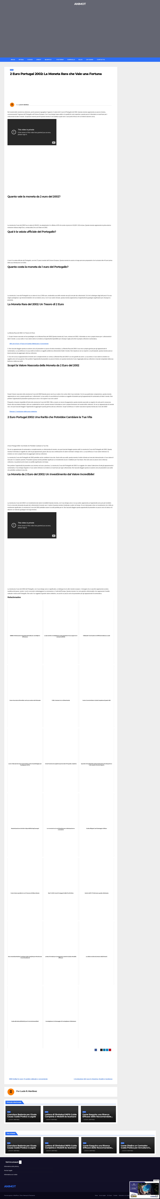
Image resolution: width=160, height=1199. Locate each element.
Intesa (21, 59)
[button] (155, 59)
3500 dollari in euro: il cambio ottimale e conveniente (28, 1079)
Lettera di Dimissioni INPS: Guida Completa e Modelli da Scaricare (61, 1115)
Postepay (60, 59)
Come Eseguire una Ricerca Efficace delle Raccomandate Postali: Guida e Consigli (96, 1116)
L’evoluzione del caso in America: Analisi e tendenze (93, 1079)
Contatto (101, 59)
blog (11, 69)
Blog (80, 59)
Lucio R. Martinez (24, 104)
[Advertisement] (80, 18)
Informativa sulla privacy (11, 1166)
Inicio (13, 59)
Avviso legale (8, 1170)
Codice (30, 59)
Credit (38, 59)
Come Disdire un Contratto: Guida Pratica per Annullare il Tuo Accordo (135, 1147)
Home (96, 1195)
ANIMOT (80, 4)
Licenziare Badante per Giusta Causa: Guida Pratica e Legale (21, 1115)
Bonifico (48, 59)
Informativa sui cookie (10, 1174)
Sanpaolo (71, 59)
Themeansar (32, 1195)
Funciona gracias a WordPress (11, 1195)
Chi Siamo (89, 59)
